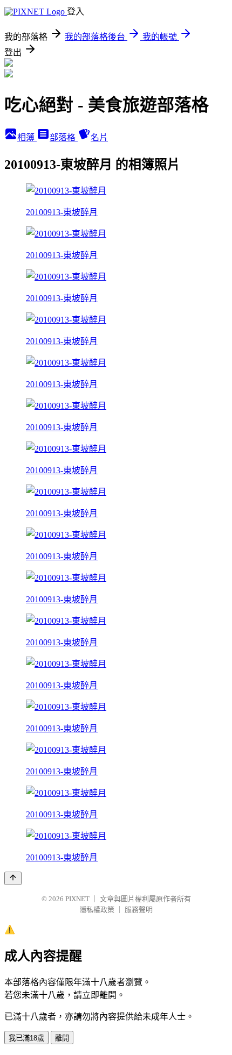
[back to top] (13, 878)
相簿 (27, 137)
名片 (99, 137)
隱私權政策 (96, 910)
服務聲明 (139, 910)
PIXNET (77, 899)
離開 (62, 1038)
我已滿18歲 (26, 1038)
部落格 (64, 137)
